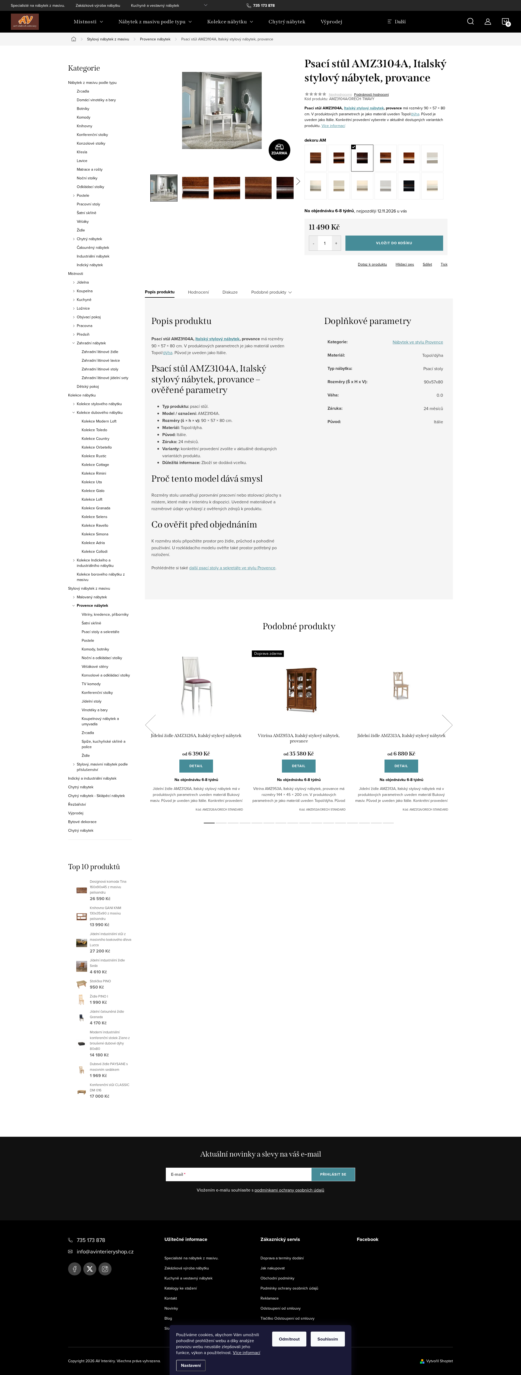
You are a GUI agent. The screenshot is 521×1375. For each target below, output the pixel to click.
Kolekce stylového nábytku (99, 404)
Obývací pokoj (89, 317)
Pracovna (84, 325)
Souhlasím (327, 1339)
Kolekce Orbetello (97, 447)
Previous (150, 725)
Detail (196, 766)
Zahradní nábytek (91, 343)
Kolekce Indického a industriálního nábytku (95, 562)
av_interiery (105, 1268)
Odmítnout (289, 1339)
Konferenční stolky (92, 134)
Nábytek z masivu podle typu (92, 82)
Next (447, 725)
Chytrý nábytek (89, 239)
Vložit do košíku (394, 243)
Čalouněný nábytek (93, 247)
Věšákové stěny (95, 666)
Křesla (82, 152)
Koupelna (85, 291)
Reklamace (269, 1298)
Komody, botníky (95, 649)
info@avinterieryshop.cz (105, 1251)
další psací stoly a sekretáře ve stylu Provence (232, 568)
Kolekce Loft (92, 499)
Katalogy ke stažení (180, 1288)
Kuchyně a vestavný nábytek (155, 5)
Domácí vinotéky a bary (96, 100)
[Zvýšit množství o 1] (336, 243)
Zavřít (334, 263)
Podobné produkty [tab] (268, 292)
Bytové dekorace (82, 821)
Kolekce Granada (96, 508)
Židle (81, 230)
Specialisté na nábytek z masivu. (38, 5)
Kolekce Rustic (94, 456)
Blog (168, 1318)
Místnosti (75, 273)
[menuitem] (88, 22)
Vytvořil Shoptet (439, 1361)
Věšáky (83, 221)
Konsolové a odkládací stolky (106, 675)
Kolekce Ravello (95, 525)
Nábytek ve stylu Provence (418, 342)
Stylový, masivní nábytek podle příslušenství (102, 766)
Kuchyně (84, 299)
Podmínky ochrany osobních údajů (289, 1288)
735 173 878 (91, 1240)
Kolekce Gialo (93, 490)
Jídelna (83, 282)
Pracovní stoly (88, 204)
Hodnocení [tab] (198, 292)
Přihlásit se (333, 1174)
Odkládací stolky (90, 186)
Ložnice (83, 308)
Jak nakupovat (272, 1268)
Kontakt (170, 1298)
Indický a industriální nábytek (92, 778)
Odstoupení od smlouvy (280, 1308)
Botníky (83, 108)
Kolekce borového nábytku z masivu (101, 576)
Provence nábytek (92, 605)
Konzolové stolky (91, 143)
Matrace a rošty (90, 169)
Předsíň (83, 334)
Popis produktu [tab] (159, 292)
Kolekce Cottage (95, 464)
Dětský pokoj (88, 386)
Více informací (246, 1352)
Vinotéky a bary (95, 710)
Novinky (171, 1308)
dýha (415, 114)
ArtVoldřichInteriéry (74, 1268)
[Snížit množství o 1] (313, 243)
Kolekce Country (95, 438)
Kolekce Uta (92, 482)
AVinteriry (89, 1268)
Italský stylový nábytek (364, 108)
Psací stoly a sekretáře (100, 631)
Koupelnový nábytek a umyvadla (100, 721)
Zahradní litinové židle (100, 351)
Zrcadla (83, 91)
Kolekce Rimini (94, 473)
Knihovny (84, 126)
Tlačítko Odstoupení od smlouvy (287, 1318)
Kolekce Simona (95, 534)
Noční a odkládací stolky (102, 657)
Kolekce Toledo (94, 430)
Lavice (82, 160)
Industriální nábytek (93, 256)
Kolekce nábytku (82, 395)
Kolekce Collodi (94, 551)
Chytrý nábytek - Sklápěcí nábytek (96, 795)
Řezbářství (77, 804)
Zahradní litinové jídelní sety (105, 377)
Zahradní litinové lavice (101, 360)
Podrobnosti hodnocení (371, 94)
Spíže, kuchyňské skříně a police (103, 744)
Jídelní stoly (91, 701)
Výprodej (75, 813)
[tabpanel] (196, 731)
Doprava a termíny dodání (282, 1258)
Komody (83, 117)
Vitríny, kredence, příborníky (105, 614)
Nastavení (191, 1365)
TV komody (91, 684)
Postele (83, 195)
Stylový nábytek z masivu (89, 588)
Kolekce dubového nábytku (100, 412)
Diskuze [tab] (230, 292)
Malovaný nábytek (92, 597)
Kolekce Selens (94, 516)
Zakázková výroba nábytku (98, 5)
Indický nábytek (90, 265)
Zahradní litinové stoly (100, 369)
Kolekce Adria (93, 542)
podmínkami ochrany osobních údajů (289, 1190)
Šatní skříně (86, 212)
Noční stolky (87, 178)
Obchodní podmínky (277, 1278)
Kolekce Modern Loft (99, 421)
